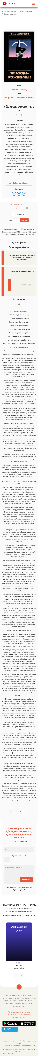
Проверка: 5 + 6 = (19, 856)
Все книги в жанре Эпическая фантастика (18, 915)
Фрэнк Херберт (19, 968)
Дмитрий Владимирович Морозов (19, 97)
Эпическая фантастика (25, 12)
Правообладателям (19, 1017)
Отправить (26, 880)
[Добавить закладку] (26, 208)
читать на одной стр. (16, 208)
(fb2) (29, 232)
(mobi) (7, 234)
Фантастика (12, 12)
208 (19, 811)
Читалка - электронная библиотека (23, 1054)
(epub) (34, 232)
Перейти (24, 220)
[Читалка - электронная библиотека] (7, 3)
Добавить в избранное (21, 183)
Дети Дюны (19, 966)
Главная (4, 12)
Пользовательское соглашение (19, 1012)
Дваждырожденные (10, 14)
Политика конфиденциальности (19, 1015)
